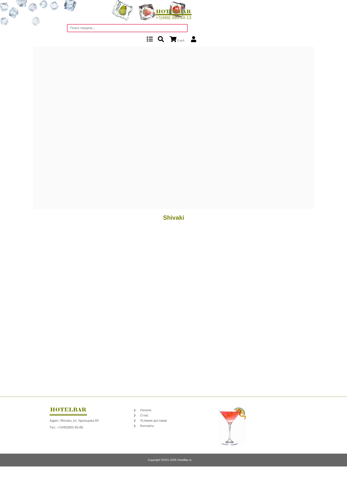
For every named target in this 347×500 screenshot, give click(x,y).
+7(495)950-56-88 (70, 427)
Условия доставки (153, 420)
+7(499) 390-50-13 (173, 17)
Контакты (147, 426)
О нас (144, 415)
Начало (145, 410)
